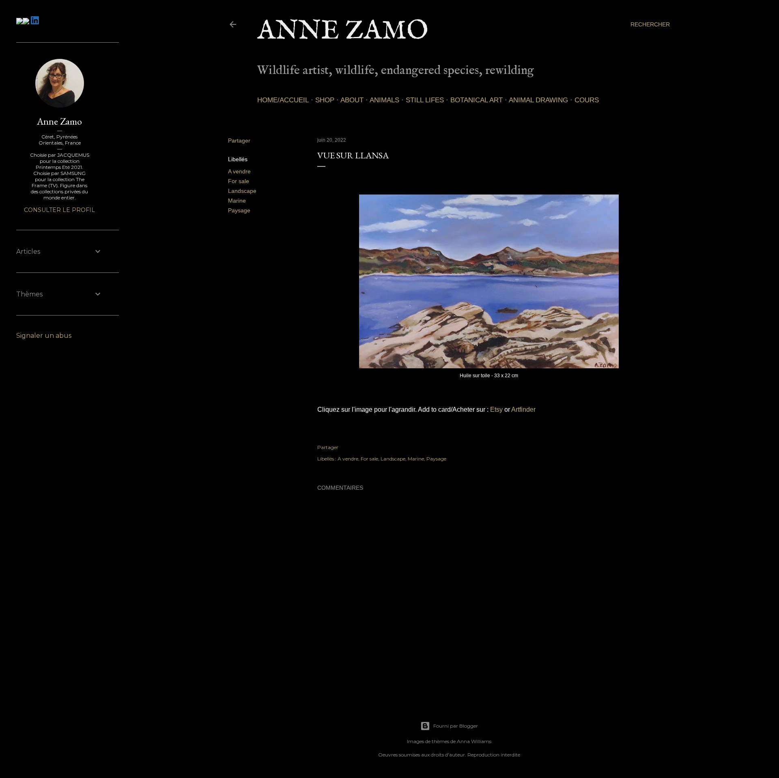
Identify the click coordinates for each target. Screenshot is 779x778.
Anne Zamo (342, 31)
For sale (238, 181)
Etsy (496, 409)
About (352, 100)
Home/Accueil (283, 100)
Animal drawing (538, 100)
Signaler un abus (43, 335)
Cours (587, 100)
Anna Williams (474, 741)
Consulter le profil (59, 210)
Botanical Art (476, 100)
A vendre (239, 171)
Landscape (242, 191)
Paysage (239, 210)
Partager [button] (239, 140)
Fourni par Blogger (455, 726)
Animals (384, 100)
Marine (237, 200)
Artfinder (523, 409)
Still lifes (425, 100)
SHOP (324, 100)
